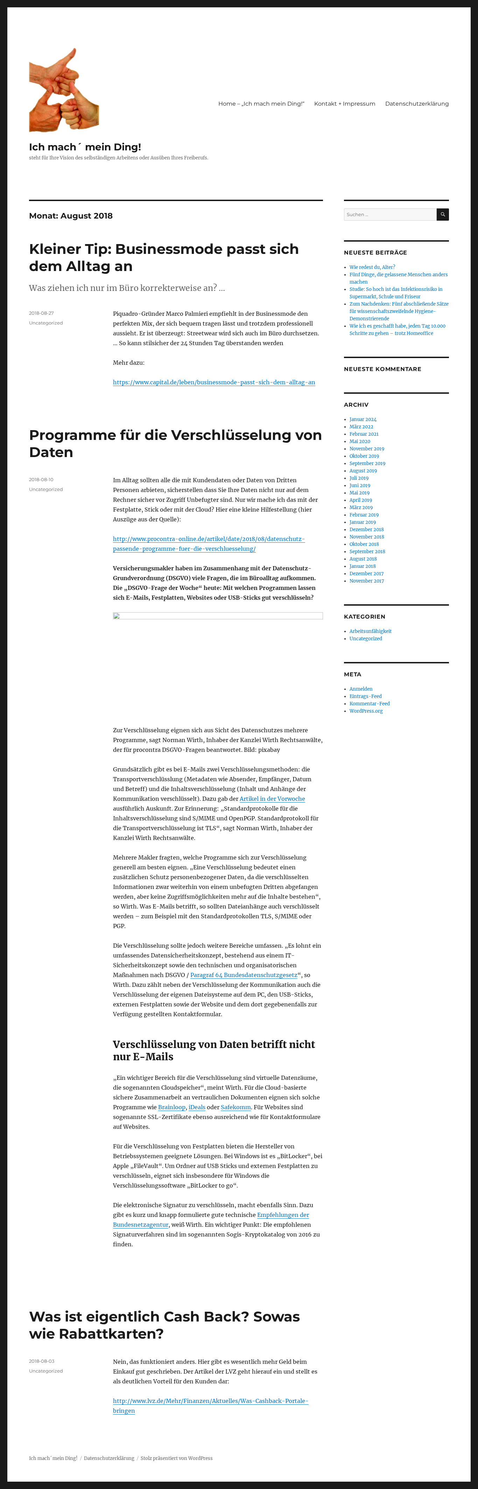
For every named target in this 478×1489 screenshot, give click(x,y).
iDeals (197, 1107)
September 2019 (368, 463)
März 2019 (361, 508)
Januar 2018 (363, 566)
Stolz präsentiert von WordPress (177, 1458)
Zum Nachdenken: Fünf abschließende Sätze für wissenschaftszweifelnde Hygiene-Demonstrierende (399, 311)
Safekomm (236, 1107)
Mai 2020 (360, 441)
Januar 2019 (363, 522)
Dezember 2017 (367, 574)
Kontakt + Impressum (344, 103)
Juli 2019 (359, 478)
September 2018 (367, 552)
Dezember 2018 (367, 530)
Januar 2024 (363, 419)
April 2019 (361, 500)
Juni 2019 (360, 486)
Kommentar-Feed (370, 704)
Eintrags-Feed (366, 696)
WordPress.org (366, 711)
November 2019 (367, 449)
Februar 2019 (364, 515)
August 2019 (363, 471)
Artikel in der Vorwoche (272, 798)
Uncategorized (46, 323)
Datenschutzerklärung (417, 103)
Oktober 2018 (364, 544)
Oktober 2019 (364, 456)
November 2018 (367, 537)
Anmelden (361, 689)
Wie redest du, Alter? (372, 267)
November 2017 (367, 581)
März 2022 (361, 427)
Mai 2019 (360, 493)
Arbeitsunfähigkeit (371, 631)
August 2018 (363, 559)
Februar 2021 (364, 434)
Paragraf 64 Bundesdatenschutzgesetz (243, 974)
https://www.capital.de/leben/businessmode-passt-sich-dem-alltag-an (214, 382)
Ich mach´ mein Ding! (85, 147)
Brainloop (171, 1107)
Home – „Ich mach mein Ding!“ (261, 103)
